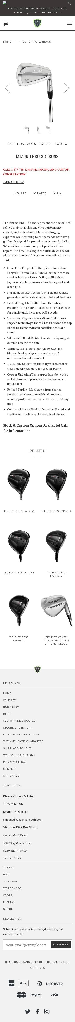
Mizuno (8, 902)
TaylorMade (12, 888)
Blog (7, 713)
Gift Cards (11, 775)
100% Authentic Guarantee (23, 741)
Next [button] (64, 88)
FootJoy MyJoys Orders (21, 734)
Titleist (9, 867)
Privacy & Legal (14, 761)
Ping (6, 874)
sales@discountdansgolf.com (22, 819)
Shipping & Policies (17, 748)
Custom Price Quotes (19, 720)
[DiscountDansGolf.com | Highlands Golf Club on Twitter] (28, 1012)
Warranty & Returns (19, 755)
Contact (9, 700)
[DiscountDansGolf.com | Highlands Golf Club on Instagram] (47, 1012)
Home (7, 41)
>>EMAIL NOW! (13, 182)
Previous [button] (10, 88)
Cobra (8, 895)
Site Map (9, 768)
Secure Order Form (18, 727)
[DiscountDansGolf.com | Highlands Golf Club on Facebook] (37, 1012)
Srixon (8, 909)
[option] (37, 87)
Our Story (11, 707)
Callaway (10, 881)
